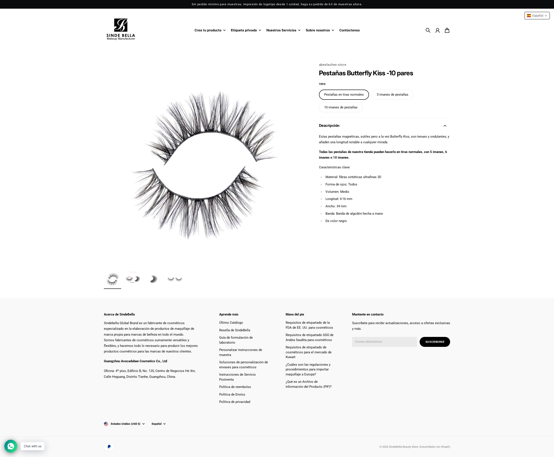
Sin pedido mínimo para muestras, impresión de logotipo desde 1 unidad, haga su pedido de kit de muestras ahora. (277, 4)
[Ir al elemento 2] (133, 279)
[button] (537, 15)
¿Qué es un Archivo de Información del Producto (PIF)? (309, 384)
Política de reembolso (235, 387)
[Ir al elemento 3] (154, 279)
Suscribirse (434, 341)
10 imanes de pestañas (341, 107)
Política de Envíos (232, 394)
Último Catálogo (231, 323)
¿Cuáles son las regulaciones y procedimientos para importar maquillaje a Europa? (308, 369)
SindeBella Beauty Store (403, 446)
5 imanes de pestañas (392, 95)
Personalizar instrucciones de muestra (240, 352)
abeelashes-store (332, 65)
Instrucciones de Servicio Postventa (237, 377)
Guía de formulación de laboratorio (236, 340)
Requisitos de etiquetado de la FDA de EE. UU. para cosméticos (309, 325)
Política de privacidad (234, 402)
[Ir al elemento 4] (175, 279)
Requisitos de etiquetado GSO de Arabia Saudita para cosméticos (309, 337)
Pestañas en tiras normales (344, 95)
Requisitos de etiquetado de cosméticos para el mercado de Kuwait (309, 352)
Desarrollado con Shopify (434, 446)
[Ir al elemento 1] (112, 279)
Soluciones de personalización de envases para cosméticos (243, 364)
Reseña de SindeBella (234, 330)
